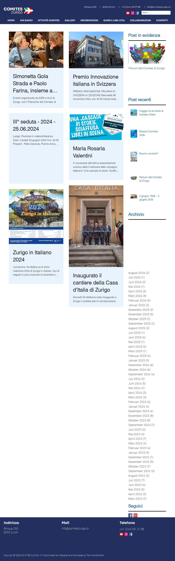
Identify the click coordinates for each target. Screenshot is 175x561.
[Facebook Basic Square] (130, 515)
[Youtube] (128, 13)
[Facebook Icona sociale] (137, 13)
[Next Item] (160, 53)
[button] (26, 20)
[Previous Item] (133, 53)
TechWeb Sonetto (95, 555)
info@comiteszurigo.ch (159, 7)
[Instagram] (132, 13)
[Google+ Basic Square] (135, 515)
